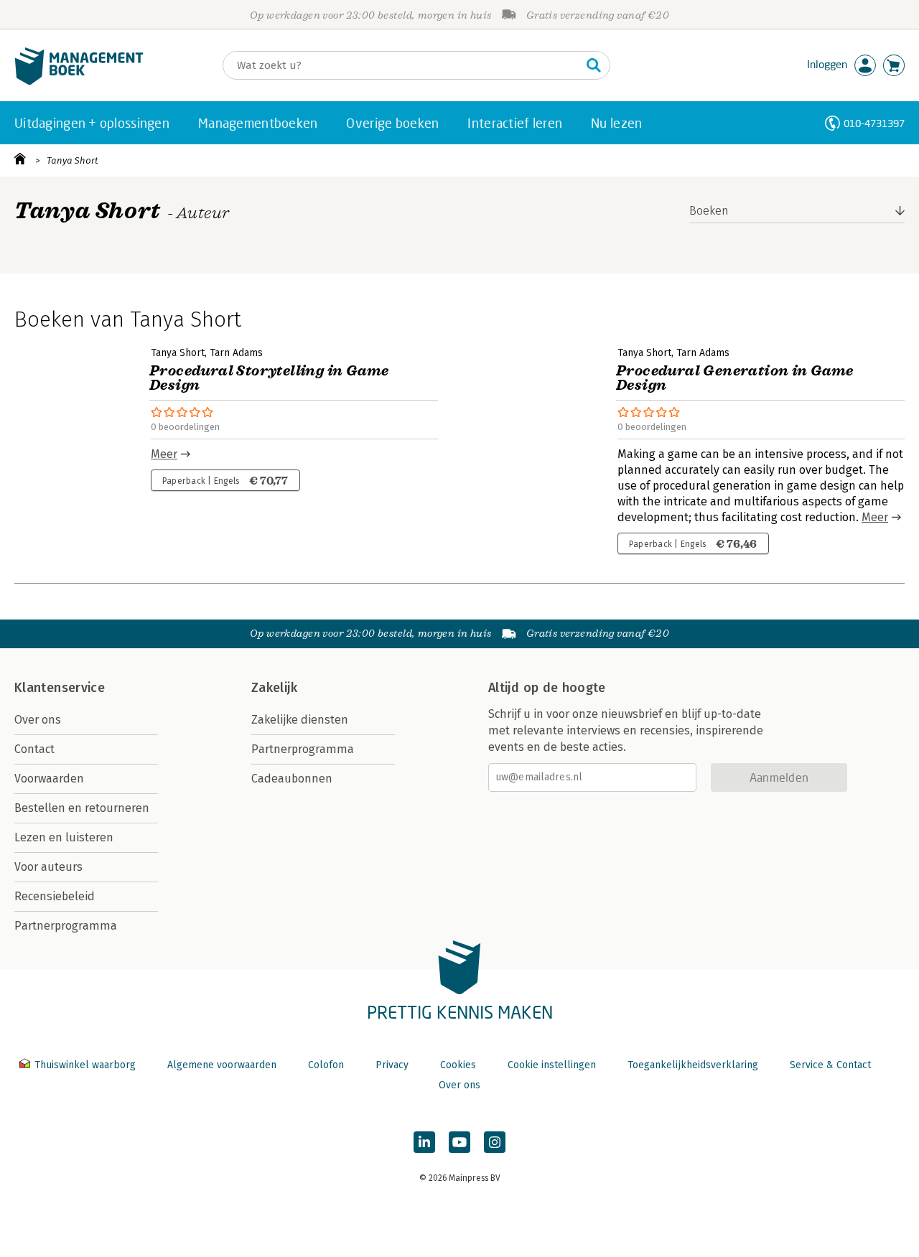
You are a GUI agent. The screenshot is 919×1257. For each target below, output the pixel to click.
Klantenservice (59, 688)
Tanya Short (72, 160)
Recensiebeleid (54, 896)
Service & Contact (830, 1065)
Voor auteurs (48, 867)
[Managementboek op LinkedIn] (424, 1142)
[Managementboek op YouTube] (459, 1142)
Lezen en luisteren (63, 837)
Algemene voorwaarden (221, 1065)
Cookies (458, 1065)
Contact (34, 749)
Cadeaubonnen (291, 778)
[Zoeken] (594, 65)
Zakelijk (274, 688)
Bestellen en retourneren (81, 808)
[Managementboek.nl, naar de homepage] (79, 81)
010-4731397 (874, 123)
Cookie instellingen (552, 1065)
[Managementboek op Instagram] (494, 1142)
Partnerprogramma (65, 926)
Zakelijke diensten (299, 719)
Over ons (37, 719)
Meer (164, 454)
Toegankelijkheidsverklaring (693, 1065)
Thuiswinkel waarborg (85, 1065)
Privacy (392, 1065)
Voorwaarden (49, 778)
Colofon (326, 1065)
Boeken (709, 211)
